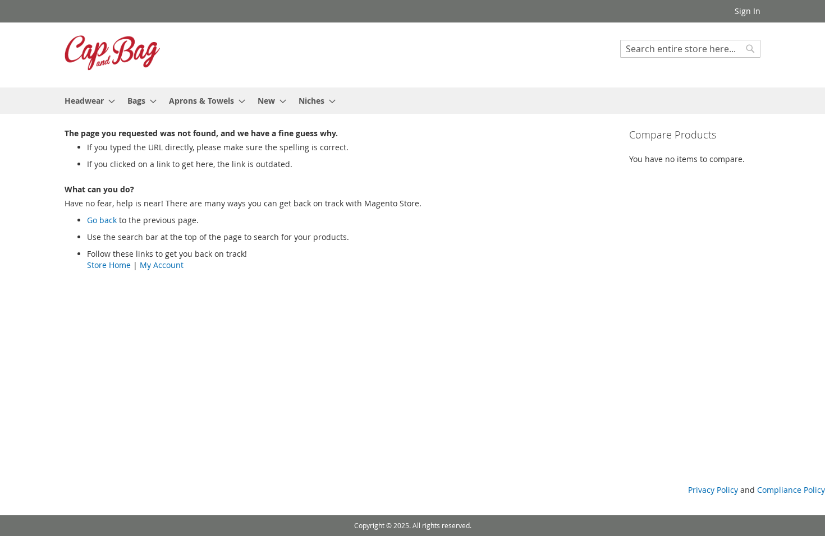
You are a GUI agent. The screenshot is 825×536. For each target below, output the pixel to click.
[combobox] (690, 49)
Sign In (747, 11)
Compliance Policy (791, 489)
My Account (162, 265)
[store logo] (112, 54)
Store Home (109, 265)
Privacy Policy (713, 489)
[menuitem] (86, 100)
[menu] (412, 100)
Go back (102, 220)
